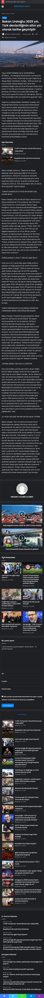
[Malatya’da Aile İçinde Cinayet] (32, 594)
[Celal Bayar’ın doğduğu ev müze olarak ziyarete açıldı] (7, 773)
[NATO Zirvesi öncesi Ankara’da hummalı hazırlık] (7, 828)
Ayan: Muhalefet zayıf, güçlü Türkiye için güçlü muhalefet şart (28, 872)
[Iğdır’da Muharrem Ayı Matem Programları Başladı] (7, 855)
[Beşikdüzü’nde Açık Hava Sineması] (7, 161)
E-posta (5, 681)
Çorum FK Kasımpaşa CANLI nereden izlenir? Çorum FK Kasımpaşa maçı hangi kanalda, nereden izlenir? (31, 579)
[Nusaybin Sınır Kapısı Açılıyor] (7, 846)
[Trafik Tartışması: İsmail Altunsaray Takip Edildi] (7, 151)
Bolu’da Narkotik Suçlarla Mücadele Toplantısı (11, 625)
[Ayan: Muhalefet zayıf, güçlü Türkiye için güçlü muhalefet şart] (7, 873)
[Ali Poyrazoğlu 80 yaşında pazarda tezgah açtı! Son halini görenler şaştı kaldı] (7, 751)
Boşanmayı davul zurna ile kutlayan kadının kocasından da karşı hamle (28, 891)
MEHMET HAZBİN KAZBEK (12, 34)
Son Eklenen (22, 714)
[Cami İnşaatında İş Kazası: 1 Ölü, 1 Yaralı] (7, 864)
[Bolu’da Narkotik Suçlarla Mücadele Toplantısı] (11, 616)
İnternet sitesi (6, 689)
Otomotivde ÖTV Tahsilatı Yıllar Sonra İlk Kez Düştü (27, 798)
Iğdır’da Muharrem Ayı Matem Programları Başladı (26, 854)
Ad (3, 673)
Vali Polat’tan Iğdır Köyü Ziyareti (15, 2)
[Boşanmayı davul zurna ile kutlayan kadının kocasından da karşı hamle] (7, 892)
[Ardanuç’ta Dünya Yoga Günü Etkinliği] (7, 837)
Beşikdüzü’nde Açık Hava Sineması (27, 158)
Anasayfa (6, 13)
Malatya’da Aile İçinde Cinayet (31, 603)
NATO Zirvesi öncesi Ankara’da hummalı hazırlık (26, 826)
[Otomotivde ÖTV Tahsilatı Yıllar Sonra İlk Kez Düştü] (7, 800)
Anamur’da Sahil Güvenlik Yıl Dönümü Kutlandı (25, 900)
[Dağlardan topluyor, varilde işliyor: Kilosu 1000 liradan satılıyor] (11, 594)
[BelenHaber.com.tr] (22, 6)
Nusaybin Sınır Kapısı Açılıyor (25, 844)
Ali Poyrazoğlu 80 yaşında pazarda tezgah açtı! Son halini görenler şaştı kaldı (28, 750)
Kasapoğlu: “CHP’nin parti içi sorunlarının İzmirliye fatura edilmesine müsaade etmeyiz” (32, 627)
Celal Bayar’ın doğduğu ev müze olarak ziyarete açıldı (27, 771)
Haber (13, 13)
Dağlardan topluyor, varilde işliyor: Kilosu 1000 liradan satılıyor (11, 604)
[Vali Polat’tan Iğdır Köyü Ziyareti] (11, 568)
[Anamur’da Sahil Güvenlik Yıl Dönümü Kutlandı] (7, 901)
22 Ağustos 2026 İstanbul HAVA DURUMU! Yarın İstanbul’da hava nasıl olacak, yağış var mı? (27, 882)
